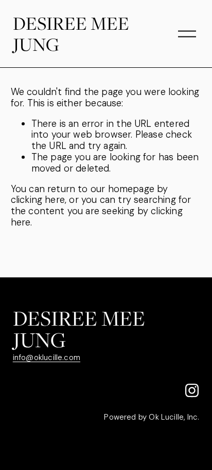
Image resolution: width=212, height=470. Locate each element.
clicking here (38, 200)
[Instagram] (192, 390)
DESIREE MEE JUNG (71, 33)
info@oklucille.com (46, 358)
